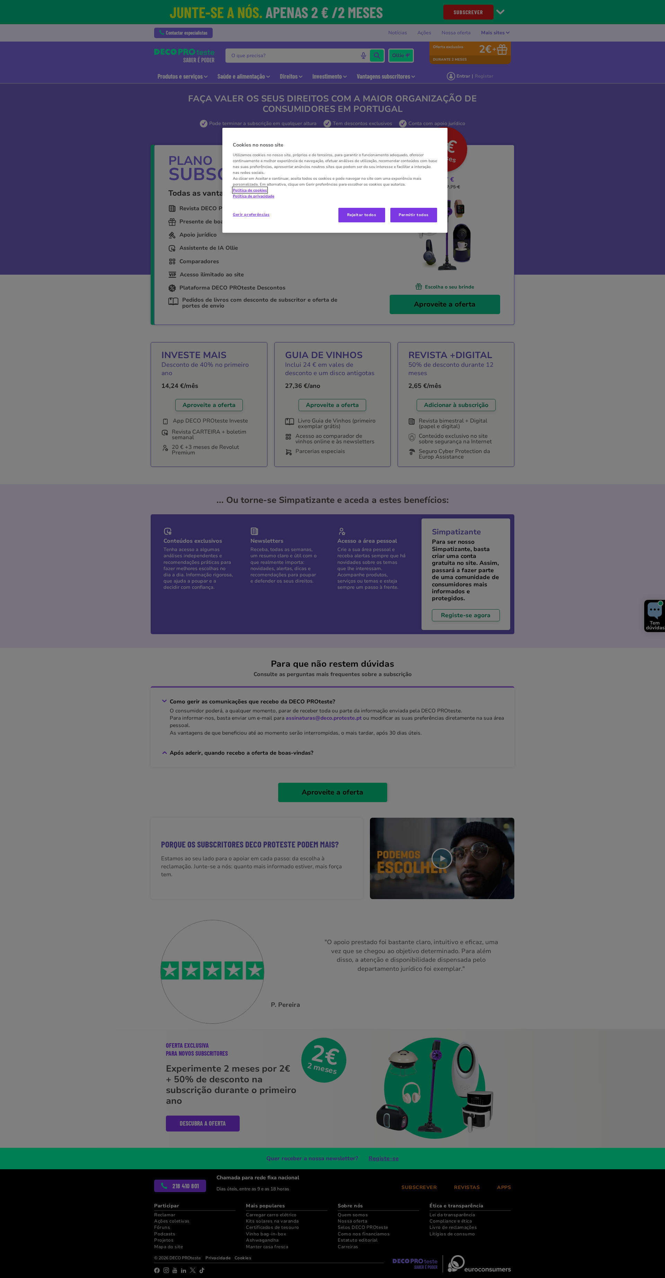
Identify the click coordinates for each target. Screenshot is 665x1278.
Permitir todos (414, 215)
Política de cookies (250, 190)
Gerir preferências (251, 214)
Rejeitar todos (361, 215)
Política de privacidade (253, 196)
